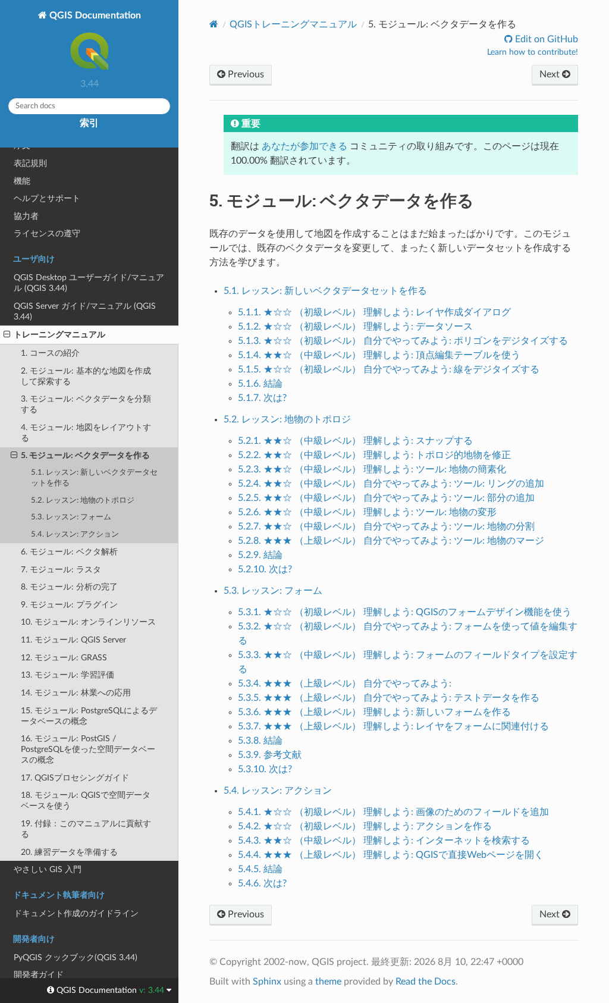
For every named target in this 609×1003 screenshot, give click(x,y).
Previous (244, 74)
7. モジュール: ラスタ (61, 569)
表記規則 (30, 163)
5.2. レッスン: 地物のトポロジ (82, 500)
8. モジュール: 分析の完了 (69, 586)
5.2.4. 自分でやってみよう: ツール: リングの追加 (391, 483)
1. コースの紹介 (50, 353)
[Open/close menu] (7, 335)
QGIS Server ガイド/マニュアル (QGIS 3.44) (85, 311)
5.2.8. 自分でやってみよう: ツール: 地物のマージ (391, 541)
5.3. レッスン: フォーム (71, 517)
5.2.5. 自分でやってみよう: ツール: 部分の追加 (386, 498)
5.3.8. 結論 (260, 740)
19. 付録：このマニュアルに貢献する (86, 829)
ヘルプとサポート (47, 198)
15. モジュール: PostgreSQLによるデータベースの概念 (89, 716)
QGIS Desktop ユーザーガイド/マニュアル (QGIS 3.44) (89, 283)
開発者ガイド (39, 974)
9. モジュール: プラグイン (69, 604)
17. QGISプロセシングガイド (75, 777)
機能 (22, 181)
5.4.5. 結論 (260, 869)
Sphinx (267, 981)
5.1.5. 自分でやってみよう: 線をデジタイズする (388, 369)
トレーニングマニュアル (59, 334)
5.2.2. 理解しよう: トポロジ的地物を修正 (374, 455)
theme (328, 981)
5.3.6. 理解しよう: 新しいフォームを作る (374, 712)
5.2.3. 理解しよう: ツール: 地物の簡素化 (372, 469)
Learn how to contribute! (532, 52)
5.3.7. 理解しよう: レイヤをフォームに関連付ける (393, 726)
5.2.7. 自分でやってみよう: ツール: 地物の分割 (386, 526)
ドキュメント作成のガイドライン (76, 913)
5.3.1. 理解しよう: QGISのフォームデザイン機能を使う (405, 612)
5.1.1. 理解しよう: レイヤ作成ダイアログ (374, 312)
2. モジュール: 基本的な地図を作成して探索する (86, 376)
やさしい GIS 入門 (47, 869)
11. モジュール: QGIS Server (73, 639)
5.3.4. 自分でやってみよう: (344, 683)
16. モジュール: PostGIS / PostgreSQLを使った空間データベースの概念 (88, 749)
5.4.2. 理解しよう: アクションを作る (365, 826)
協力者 (26, 216)
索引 (89, 123)
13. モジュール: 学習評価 (67, 674)
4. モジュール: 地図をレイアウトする (86, 433)
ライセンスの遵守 (47, 233)
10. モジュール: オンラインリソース (88, 622)
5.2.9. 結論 (260, 555)
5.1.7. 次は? (262, 398)
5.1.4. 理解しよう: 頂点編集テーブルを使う (379, 355)
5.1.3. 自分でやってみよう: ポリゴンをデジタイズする (403, 341)
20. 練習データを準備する (69, 852)
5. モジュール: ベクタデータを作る (85, 455)
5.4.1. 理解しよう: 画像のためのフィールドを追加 (393, 812)
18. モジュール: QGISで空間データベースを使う (85, 800)
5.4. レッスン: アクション (75, 534)
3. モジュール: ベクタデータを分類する (86, 404)
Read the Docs (425, 981)
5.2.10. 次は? (265, 569)
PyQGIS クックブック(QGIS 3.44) (75, 957)
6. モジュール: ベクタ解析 (69, 551)
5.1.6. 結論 (260, 383)
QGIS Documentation (94, 15)
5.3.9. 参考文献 (270, 755)
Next (550, 74)
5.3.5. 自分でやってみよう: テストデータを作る (388, 698)
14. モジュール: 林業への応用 (76, 692)
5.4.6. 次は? (262, 883)
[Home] (213, 24)
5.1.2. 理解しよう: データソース (355, 326)
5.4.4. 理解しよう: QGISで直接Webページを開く (391, 855)
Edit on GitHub (545, 39)
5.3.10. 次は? (265, 769)
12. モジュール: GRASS (64, 657)
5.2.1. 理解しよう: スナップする (355, 441)
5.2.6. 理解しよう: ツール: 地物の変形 (367, 512)
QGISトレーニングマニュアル (293, 24)
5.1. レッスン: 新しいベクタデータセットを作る (94, 478)
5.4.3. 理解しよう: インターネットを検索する (384, 840)
